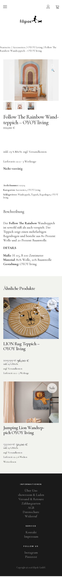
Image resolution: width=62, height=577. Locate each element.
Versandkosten (38, 151)
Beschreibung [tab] (13, 211)
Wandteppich (24, 194)
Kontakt (31, 532)
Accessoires (19, 47)
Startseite (5, 47)
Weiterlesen (9, 461)
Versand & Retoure (31, 499)
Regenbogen (45, 194)
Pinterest (31, 557)
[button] (52, 65)
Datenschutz (31, 512)
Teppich (34, 194)
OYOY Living (34, 47)
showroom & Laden (31, 495)
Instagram (31, 553)
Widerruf (31, 516)
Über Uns (31, 491)
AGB (31, 508)
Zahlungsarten (31, 503)
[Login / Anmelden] (48, 6)
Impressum (31, 537)
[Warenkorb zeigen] (57, 6)
